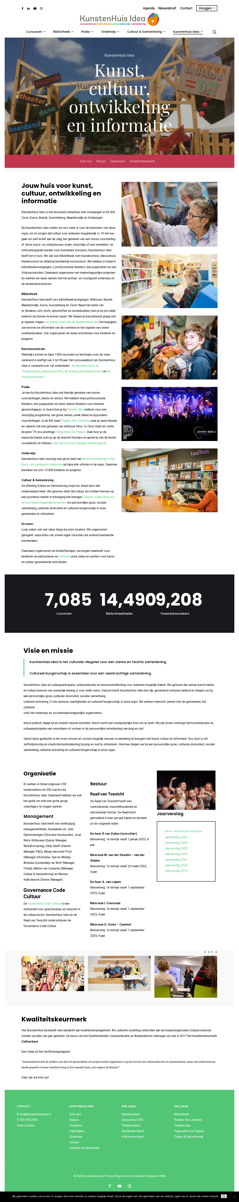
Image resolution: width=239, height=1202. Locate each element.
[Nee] (234, 1197)
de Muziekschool (83, 366)
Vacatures (75, 1125)
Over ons (86, 161)
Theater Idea (75, 409)
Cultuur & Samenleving (144, 32)
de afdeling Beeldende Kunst (84, 371)
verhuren (64, 556)
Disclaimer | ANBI (156, 1176)
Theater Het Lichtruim (75, 420)
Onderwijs (108, 32)
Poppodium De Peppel (71, 432)
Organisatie (117, 161)
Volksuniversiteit (133, 1136)
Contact (186, 8)
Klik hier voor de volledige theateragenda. (80, 443)
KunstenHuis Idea (186, 32)
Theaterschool (131, 1125)
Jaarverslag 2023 (176, 848)
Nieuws (74, 1120)
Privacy (109, 1176)
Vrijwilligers (77, 1131)
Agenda (149, 8)
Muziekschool (131, 1114)
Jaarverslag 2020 (176, 865)
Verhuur (74, 1142)
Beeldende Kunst (133, 1131)
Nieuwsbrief (167, 8)
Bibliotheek (61, 32)
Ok (224, 1196)
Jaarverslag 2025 (176, 837)
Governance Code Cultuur (44, 903)
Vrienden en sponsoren (84, 1148)
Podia (85, 32)
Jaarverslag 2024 (176, 843)
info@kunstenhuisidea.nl (35, 1114)
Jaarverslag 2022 (176, 854)
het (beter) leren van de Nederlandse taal (71, 322)
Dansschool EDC (52, 371)
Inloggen (205, 8)
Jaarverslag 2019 (176, 871)
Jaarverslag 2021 (176, 859)
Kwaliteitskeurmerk (142, 161)
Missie (100, 161)
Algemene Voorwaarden (129, 1176)
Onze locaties (26, 1125)
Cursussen (34, 32)
